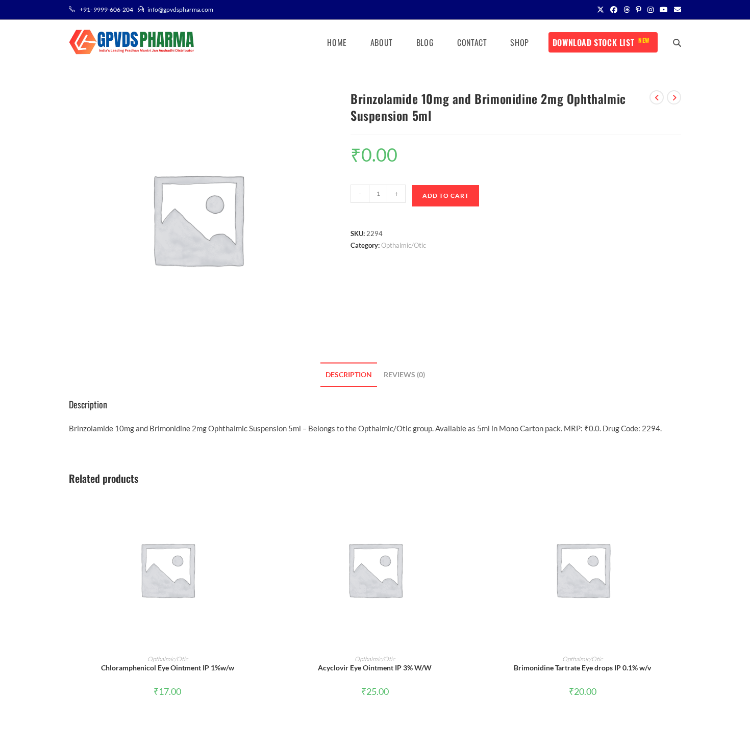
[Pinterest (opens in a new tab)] (638, 10)
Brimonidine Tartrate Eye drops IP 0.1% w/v (582, 667)
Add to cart (445, 195)
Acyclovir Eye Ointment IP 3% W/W (375, 667)
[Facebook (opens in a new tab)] (613, 10)
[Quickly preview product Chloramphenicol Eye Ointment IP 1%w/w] (263, 511)
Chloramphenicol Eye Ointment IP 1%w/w (167, 667)
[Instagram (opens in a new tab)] (650, 10)
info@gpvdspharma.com (180, 9)
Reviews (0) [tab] (404, 375)
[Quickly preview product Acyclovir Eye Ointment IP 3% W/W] (470, 511)
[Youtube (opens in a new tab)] (664, 10)
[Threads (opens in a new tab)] (626, 10)
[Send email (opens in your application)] (676, 10)
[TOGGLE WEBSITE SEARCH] (677, 42)
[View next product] (674, 97)
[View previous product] (656, 97)
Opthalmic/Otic (403, 245)
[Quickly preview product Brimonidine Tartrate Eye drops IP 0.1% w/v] (678, 511)
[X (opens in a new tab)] (600, 10)
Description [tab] (349, 375)
